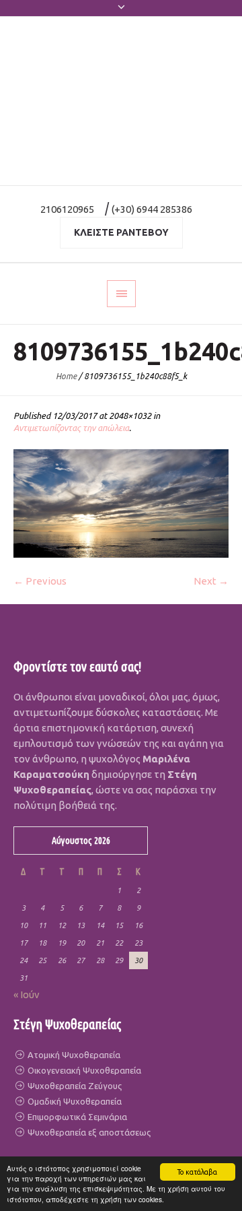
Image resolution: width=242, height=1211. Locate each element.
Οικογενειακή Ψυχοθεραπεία (83, 1070)
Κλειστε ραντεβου (121, 232)
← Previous (40, 581)
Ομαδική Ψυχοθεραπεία (74, 1101)
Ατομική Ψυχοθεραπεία (73, 1054)
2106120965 (67, 209)
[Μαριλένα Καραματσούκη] (121, 101)
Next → (211, 581)
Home (66, 376)
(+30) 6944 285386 (152, 209)
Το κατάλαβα (197, 1172)
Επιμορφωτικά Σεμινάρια (76, 1116)
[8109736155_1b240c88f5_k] (121, 503)
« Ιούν (26, 994)
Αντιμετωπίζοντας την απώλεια (71, 427)
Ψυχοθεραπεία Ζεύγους (74, 1085)
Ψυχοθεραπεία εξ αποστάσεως (88, 1132)
